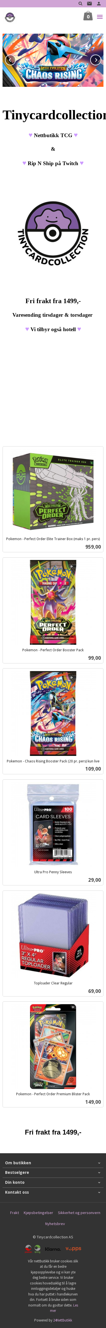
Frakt (14, 1212)
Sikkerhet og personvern (79, 1212)
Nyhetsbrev (55, 1223)
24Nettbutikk (62, 1320)
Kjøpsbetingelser (38, 1212)
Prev (15, 59)
